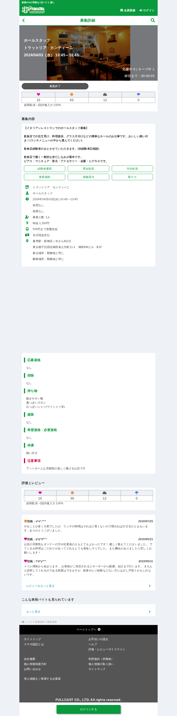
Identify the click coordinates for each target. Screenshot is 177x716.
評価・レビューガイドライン (106, 649)
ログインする (88, 709)
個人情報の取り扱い (101, 664)
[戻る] (23, 20)
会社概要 (29, 659)
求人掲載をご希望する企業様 (42, 678)
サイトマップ (97, 669)
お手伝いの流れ (98, 639)
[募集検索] (152, 20)
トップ (28, 622)
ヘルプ (92, 644)
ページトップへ (86, 629)
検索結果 (39, 622)
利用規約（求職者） (101, 659)
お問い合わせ (32, 669)
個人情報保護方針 (35, 664)
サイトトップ (32, 639)
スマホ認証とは (34, 644)
